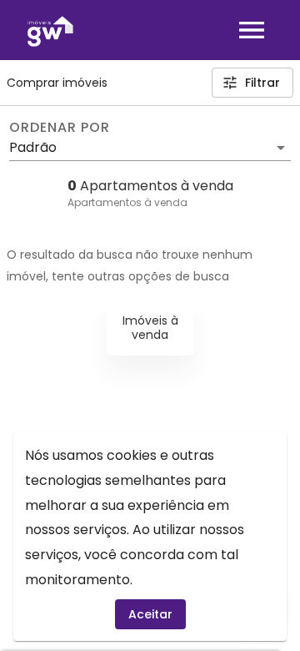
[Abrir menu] (251, 30)
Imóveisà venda (150, 327)
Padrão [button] (33, 147)
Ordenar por (59, 127)
